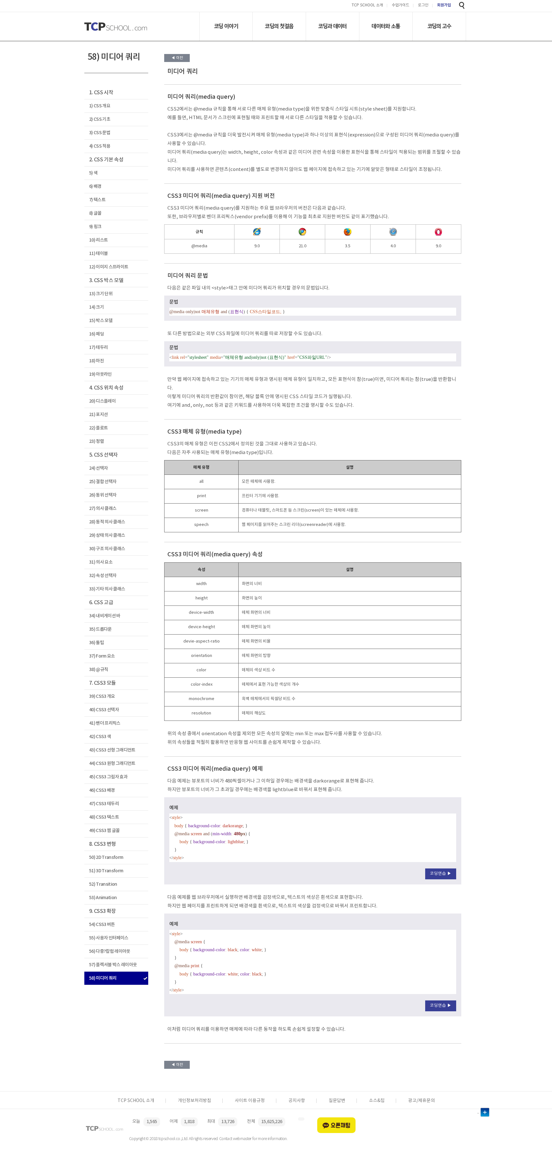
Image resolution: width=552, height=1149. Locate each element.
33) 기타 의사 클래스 (107, 589)
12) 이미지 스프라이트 (108, 267)
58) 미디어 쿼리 (102, 978)
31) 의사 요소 (100, 562)
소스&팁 (377, 1101)
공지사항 (296, 1101)
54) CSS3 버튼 (102, 924)
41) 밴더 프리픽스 (104, 723)
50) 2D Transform (106, 857)
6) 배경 (95, 186)
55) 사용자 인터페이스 (108, 938)
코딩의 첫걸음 (279, 26)
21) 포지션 (98, 414)
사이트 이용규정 (250, 1101)
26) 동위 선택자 (102, 495)
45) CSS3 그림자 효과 (108, 777)
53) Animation (103, 897)
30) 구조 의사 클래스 (107, 548)
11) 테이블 (98, 253)
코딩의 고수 (439, 26)
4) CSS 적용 (99, 146)
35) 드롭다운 (100, 629)
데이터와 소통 (386, 26)
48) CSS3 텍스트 (104, 817)
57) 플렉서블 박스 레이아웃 (113, 965)
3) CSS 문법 (99, 132)
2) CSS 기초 (99, 119)
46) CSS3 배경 (102, 790)
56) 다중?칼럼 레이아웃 (109, 951)
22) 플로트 (98, 428)
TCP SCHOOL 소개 (367, 5)
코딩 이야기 (226, 26)
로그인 (423, 5)
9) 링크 (95, 226)
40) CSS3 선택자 (104, 710)
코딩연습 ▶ (440, 873)
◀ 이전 (177, 58)
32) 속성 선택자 (102, 575)
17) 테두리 (98, 347)
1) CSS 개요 (99, 106)
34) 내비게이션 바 (104, 616)
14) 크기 (96, 307)
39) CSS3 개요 (102, 696)
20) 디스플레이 (102, 401)
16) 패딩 (96, 334)
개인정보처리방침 (194, 1101)
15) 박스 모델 (100, 320)
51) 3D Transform (106, 871)
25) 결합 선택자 (102, 481)
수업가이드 (400, 5)
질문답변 (337, 1101)
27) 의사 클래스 (102, 508)
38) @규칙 (98, 669)
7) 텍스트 (97, 200)
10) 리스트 (98, 240)
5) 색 (93, 173)
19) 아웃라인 (100, 374)
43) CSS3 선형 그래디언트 (112, 750)
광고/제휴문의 (421, 1101)
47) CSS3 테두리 (104, 803)
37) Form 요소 (102, 656)
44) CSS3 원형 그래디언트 (112, 763)
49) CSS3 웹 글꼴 (104, 830)
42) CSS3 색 (100, 736)
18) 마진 (96, 361)
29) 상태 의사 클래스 (107, 535)
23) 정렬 (96, 441)
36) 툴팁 (96, 642)
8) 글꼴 (95, 213)
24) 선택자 (98, 468)
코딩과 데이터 (332, 26)
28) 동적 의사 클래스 (107, 522)
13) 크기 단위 (100, 294)
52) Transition (103, 884)
